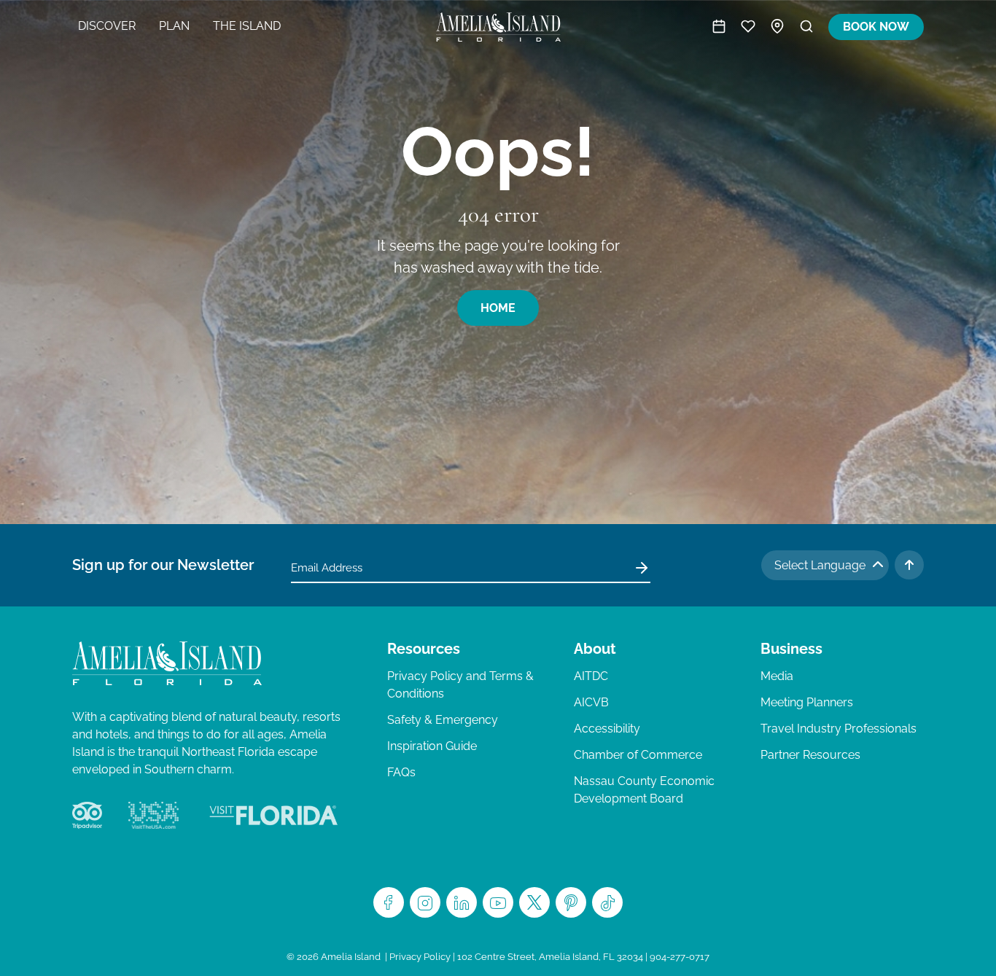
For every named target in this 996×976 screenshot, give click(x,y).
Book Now (876, 27)
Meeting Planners (806, 702)
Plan (174, 26)
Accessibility (607, 728)
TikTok (607, 902)
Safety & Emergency (442, 720)
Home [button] (498, 308)
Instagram (425, 902)
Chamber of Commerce (638, 755)
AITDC (591, 676)
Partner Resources (810, 755)
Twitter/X (534, 902)
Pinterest (571, 902)
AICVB (591, 702)
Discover (107, 26)
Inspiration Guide (432, 746)
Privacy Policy (420, 956)
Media (776, 676)
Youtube (498, 902)
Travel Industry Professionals (838, 728)
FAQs (401, 772)
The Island (247, 26)
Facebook (388, 902)
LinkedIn (461, 902)
